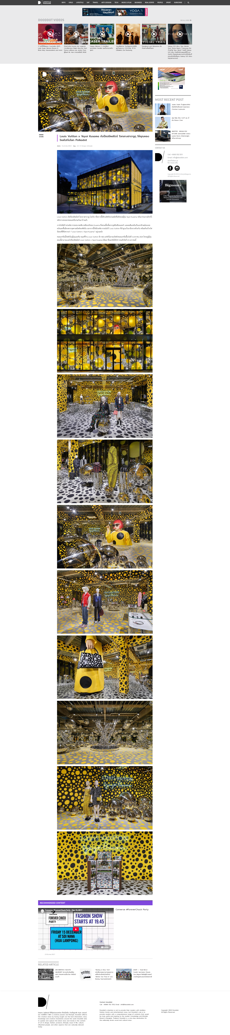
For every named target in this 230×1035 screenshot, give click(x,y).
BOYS (63, 2)
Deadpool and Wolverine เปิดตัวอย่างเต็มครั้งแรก (152, 47)
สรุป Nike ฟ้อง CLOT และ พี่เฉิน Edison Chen (180, 119)
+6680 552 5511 (177, 154)
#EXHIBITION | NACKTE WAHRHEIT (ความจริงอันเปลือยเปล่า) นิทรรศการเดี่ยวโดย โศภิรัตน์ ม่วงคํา (65, 973)
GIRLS (71, 2)
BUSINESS (138, 2)
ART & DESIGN (106, 2)
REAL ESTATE (149, 2)
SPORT (168, 2)
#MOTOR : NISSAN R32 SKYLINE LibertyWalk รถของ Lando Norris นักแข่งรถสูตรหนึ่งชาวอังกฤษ (181, 134)
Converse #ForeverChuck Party (132, 909)
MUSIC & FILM (126, 2)
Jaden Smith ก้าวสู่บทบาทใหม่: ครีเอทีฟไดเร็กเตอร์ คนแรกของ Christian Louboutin (181, 106)
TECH (116, 2)
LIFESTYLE (79, 2)
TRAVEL (95, 2)
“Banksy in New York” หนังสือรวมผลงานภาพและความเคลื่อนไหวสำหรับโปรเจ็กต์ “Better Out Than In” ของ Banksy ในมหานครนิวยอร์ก (104, 974)
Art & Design (81, 146)
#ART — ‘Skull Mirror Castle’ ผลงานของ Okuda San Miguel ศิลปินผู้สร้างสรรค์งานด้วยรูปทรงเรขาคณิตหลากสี (142, 973)
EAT (88, 2)
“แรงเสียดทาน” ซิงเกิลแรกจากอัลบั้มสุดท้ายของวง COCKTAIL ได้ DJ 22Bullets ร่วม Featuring (126, 48)
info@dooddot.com (180, 157)
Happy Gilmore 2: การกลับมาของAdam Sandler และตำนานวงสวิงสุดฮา (101, 48)
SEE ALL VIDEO (185, 20)
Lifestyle (89, 146)
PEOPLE (160, 2)
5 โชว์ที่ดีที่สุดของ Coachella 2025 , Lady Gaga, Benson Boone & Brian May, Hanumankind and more (50, 48)
